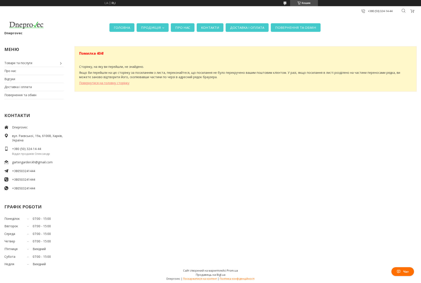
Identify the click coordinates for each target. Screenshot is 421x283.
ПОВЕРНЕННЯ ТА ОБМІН (295, 27)
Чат (406, 271)
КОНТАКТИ (210, 27)
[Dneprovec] (26, 25)
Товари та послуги (18, 63)
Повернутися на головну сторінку (104, 83)
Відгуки (9, 79)
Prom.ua (232, 270)
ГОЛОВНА (122, 27)
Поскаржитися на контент (200, 279)
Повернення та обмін (20, 95)
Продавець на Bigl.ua (210, 275)
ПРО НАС (182, 27)
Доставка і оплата (18, 87)
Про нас (10, 71)
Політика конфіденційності (237, 279)
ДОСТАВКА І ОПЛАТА (247, 27)
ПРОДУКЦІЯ (151, 27)
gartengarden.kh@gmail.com (32, 162)
